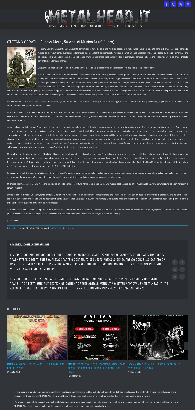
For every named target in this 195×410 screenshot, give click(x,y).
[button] (141, 26)
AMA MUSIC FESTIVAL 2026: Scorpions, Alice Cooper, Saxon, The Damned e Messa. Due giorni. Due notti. (38, 368)
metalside (71, 228)
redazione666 (15, 228)
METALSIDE (56, 228)
